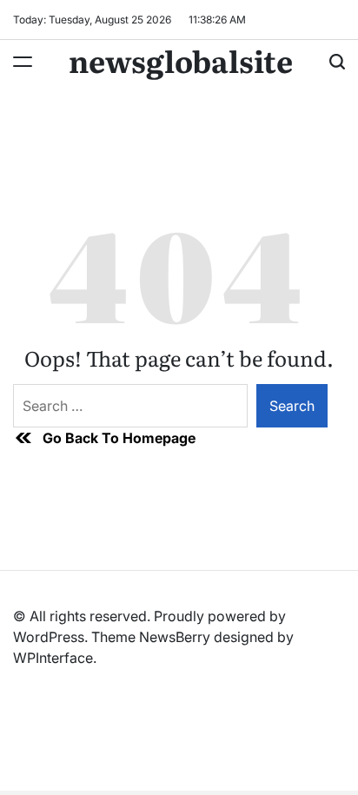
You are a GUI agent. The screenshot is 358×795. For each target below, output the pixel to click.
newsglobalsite (181, 60)
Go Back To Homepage (119, 438)
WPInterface (53, 657)
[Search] (337, 61)
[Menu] (22, 61)
